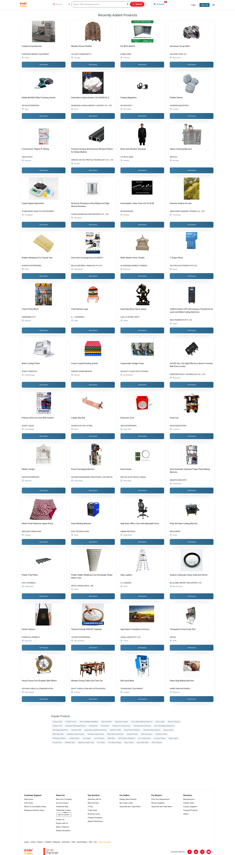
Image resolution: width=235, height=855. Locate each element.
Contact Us (60, 819)
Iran (95, 842)
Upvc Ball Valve (143, 742)
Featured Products (190, 810)
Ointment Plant (161, 734)
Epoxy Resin (168, 730)
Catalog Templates (95, 818)
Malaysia (56, 842)
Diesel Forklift (115, 730)
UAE (73, 842)
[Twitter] (202, 852)
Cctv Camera (99, 738)
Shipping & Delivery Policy (34, 810)
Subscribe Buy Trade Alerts (130, 807)
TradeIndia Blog (62, 807)
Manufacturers (188, 799)
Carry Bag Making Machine (141, 722)
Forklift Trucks (70, 722)
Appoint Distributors (95, 821)
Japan (26, 842)
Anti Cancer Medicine (127, 738)
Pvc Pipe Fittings (114, 742)
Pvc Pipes (101, 742)
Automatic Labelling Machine (95, 730)
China (33, 842)
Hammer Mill (76, 730)
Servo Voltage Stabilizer (89, 722)
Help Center (28, 799)
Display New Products (128, 799)
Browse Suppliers (158, 803)
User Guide (28, 803)
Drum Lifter (160, 722)
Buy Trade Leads (126, 803)
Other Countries (105, 842)
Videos (185, 814)
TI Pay (90, 807)
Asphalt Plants (132, 734)
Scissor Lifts (57, 726)
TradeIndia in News (63, 810)
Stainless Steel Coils (86, 742)
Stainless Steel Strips (96, 734)
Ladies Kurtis (74, 738)
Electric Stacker (174, 722)
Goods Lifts (57, 742)
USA (90, 842)
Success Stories (62, 803)
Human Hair (57, 722)
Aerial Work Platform (132, 730)
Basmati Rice (107, 722)
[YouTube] (209, 852)
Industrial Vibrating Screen (75, 726)
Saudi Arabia (82, 842)
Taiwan (40, 842)
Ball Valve (111, 738)
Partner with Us (62, 823)
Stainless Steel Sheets (75, 734)
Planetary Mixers (59, 738)
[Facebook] (190, 852)
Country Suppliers (190, 807)
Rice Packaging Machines (164, 726)
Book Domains (93, 803)
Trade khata (92, 810)
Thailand (48, 842)
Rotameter (93, 726)
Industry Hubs (188, 803)
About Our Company (64, 799)
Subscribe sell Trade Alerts (161, 807)
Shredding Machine (60, 730)
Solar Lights (173, 738)
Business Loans (94, 814)
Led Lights (87, 738)
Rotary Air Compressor (121, 726)
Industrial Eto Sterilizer (142, 726)
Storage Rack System (151, 730)
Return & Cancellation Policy (35, 807)
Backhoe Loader (121, 722)
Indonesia (66, 842)
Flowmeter (105, 726)
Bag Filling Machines (115, 734)
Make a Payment (62, 827)
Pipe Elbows (156, 742)
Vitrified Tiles (70, 742)
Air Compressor (145, 738)
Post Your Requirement (160, 799)
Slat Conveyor (146, 734)
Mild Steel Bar (58, 734)
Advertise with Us (94, 799)
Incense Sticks (159, 738)
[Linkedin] (196, 852)
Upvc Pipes (129, 742)
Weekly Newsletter (63, 831)
